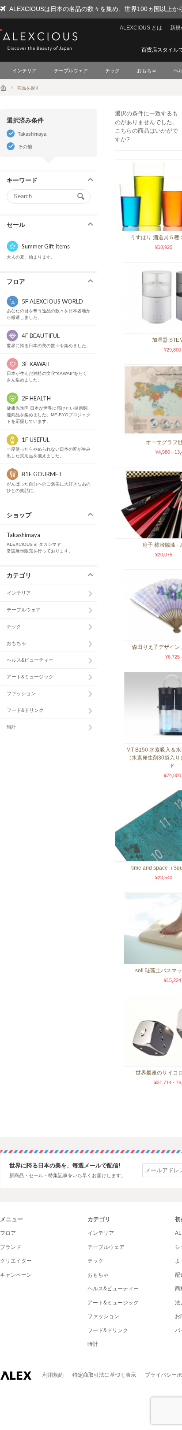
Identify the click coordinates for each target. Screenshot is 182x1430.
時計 (11, 727)
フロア (8, 1233)
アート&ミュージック (30, 676)
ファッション (21, 693)
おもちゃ (146, 70)
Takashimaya (32, 134)
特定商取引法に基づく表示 (104, 1375)
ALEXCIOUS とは (141, 28)
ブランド (10, 1247)
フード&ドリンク (25, 710)
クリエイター (16, 1261)
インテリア (24, 70)
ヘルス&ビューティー (30, 660)
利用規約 (53, 1375)
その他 (25, 146)
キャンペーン (16, 1275)
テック (112, 70)
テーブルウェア (71, 70)
